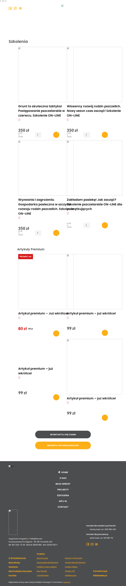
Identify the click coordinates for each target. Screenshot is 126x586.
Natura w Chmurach (73, 558)
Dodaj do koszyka (56, 135)
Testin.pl (66, 582)
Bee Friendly (42, 571)
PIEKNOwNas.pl (100, 575)
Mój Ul (63, 501)
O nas (63, 478)
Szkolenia (63, 495)
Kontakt (63, 506)
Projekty (63, 489)
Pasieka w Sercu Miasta (47, 567)
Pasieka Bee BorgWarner (75, 562)
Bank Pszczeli (42, 558)
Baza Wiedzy (63, 483)
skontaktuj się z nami (63, 434)
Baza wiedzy (14, 562)
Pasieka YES (70, 571)
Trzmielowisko (43, 575)
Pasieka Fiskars (71, 567)
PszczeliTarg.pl (100, 571)
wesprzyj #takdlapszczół (63, 445)
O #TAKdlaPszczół (17, 558)
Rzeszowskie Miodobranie (47, 562)
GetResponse (70, 575)
